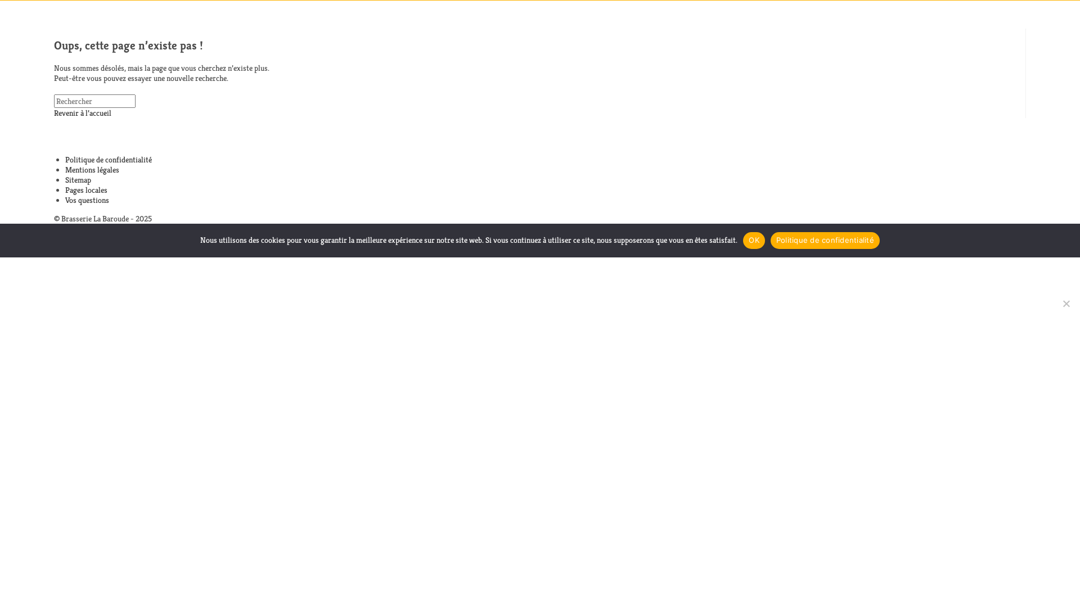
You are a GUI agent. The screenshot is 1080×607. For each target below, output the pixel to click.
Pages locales (86, 190)
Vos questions (87, 200)
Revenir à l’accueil (82, 113)
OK (754, 239)
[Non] (1066, 303)
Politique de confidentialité (108, 160)
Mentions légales (92, 170)
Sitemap (78, 180)
